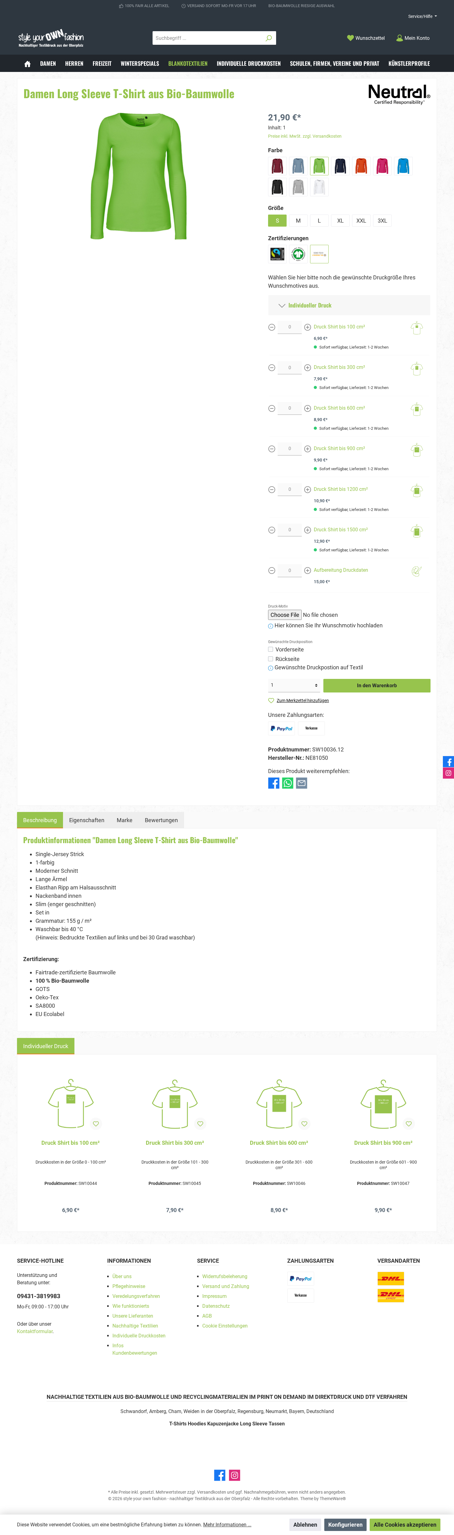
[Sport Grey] (298, 187)
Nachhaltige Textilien (135, 1326)
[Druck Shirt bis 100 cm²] (70, 1104)
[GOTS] (298, 254)
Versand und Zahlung (225, 1286)
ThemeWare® (333, 1498)
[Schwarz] (277, 187)
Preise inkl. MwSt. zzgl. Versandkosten (305, 136)
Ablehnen (305, 1524)
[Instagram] (235, 1475)
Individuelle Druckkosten (139, 1336)
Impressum (214, 1296)
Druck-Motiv (278, 606)
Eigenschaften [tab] (86, 820)
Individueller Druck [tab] (45, 1046)
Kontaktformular (35, 1331)
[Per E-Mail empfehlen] (302, 782)
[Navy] (340, 166)
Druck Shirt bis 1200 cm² (341, 489)
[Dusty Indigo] (298, 166)
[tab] (40, 820)
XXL (361, 220)
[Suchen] (269, 38)
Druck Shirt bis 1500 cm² (341, 530)
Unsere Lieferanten (132, 1316)
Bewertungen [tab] (161, 820)
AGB (207, 1316)
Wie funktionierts (130, 1306)
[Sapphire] (403, 166)
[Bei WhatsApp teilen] (288, 782)
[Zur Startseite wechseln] (51, 37)
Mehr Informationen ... (227, 1525)
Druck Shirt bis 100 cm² (339, 327)
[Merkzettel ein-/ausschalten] (96, 1124)
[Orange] (361, 166)
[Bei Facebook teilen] (274, 782)
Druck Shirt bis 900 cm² (339, 448)
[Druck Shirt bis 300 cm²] (175, 1104)
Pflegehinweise (128, 1286)
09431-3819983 (38, 1296)
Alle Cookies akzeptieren (405, 1524)
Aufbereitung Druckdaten (341, 570)
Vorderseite (289, 649)
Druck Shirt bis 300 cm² (339, 367)
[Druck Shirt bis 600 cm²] (279, 1104)
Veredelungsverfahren (136, 1296)
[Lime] (319, 166)
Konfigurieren (345, 1524)
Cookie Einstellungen (225, 1326)
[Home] (27, 63)
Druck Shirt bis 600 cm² (339, 408)
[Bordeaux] (277, 166)
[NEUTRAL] (400, 94)
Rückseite (287, 659)
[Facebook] (220, 1475)
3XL (382, 220)
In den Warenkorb (377, 685)
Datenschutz (216, 1306)
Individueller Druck (308, 305)
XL (340, 220)
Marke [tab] (124, 820)
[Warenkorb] (439, 36)
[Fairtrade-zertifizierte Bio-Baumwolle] (277, 254)
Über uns (122, 1276)
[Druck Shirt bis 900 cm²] (383, 1104)
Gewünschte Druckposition (290, 642)
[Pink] (382, 166)
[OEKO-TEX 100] (319, 254)
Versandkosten (211, 1492)
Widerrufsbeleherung (224, 1276)
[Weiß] (319, 187)
